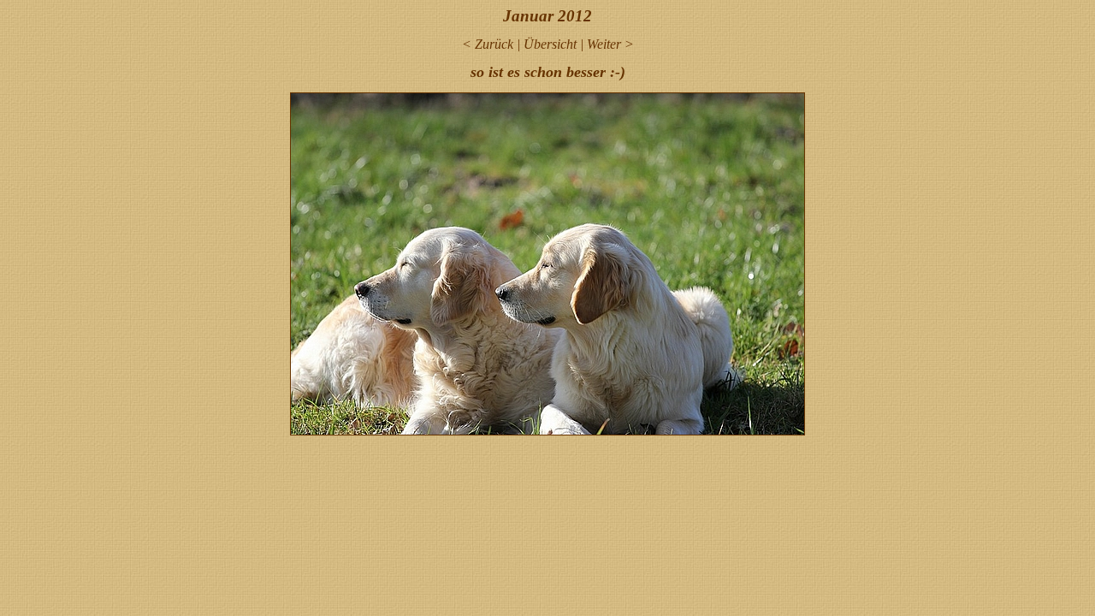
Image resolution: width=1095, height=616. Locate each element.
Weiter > (610, 44)
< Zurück (487, 44)
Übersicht (550, 44)
